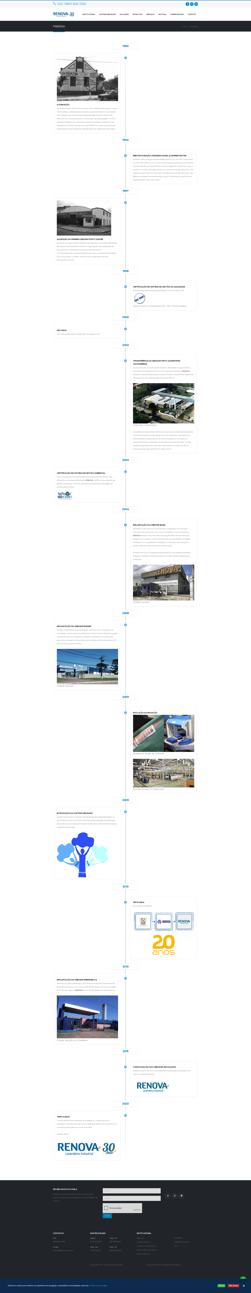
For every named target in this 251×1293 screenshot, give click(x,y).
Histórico (140, 1238)
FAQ (176, 1246)
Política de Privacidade (146, 1250)
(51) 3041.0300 (96, 1242)
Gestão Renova (143, 1242)
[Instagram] (192, 4)
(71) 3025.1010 (95, 1250)
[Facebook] (187, 4)
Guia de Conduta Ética (146, 1246)
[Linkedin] (196, 4)
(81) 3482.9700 (115, 1250)
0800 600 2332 (59, 1242)
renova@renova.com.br (63, 1250)
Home (184, 27)
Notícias (162, 14)
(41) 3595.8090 (115, 1242)
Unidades (178, 1238)
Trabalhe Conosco (181, 1242)
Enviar (107, 1216)
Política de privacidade (98, 1286)
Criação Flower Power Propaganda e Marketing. (163, 1265)
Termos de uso (143, 1254)
